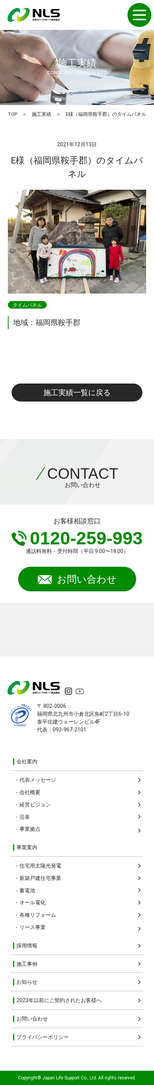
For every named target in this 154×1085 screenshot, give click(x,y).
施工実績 (41, 114)
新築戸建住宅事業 (40, 878)
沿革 (24, 817)
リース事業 (32, 927)
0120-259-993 (86, 538)
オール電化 (32, 902)
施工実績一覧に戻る (77, 392)
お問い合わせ (87, 579)
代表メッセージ (37, 780)
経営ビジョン (35, 805)
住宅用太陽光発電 (40, 866)
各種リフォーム (37, 915)
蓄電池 (27, 890)
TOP (12, 114)
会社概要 (29, 792)
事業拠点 (29, 829)
